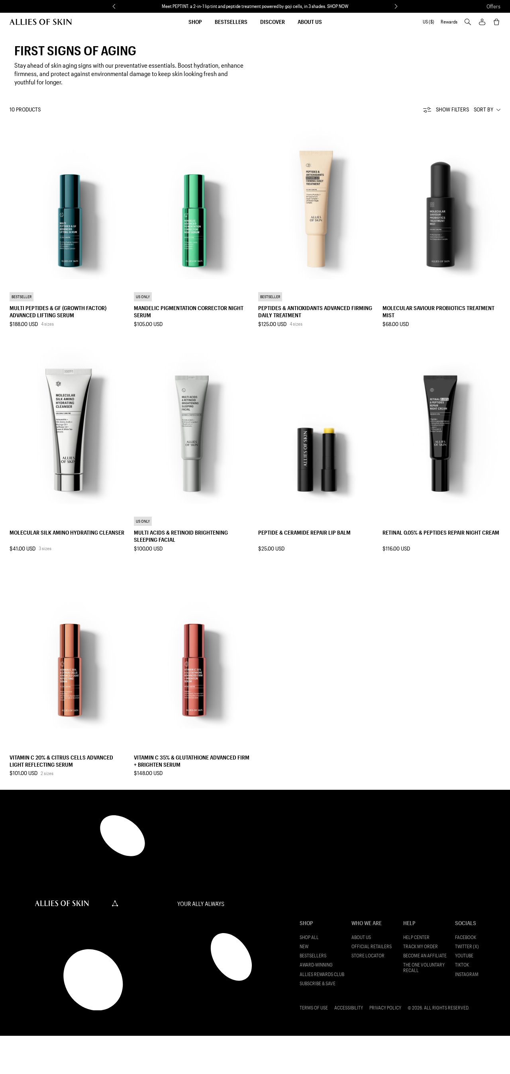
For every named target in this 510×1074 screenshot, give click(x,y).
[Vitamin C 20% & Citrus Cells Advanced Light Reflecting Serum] (69, 649)
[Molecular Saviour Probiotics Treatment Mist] (441, 200)
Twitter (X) (467, 946)
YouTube (464, 955)
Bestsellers (231, 21)
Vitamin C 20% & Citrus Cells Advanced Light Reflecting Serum (61, 761)
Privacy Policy (385, 1007)
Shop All (309, 937)
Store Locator (367, 955)
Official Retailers (371, 946)
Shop (195, 21)
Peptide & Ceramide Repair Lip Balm (304, 532)
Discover (272, 21)
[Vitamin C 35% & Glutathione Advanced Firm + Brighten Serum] (193, 649)
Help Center (416, 937)
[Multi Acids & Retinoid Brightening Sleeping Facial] (193, 425)
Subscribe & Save (317, 983)
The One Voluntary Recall (424, 967)
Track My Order (420, 946)
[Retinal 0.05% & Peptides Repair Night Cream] (441, 425)
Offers (493, 6)
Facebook (465, 937)
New (304, 946)
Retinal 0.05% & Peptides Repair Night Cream (440, 532)
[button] (114, 6)
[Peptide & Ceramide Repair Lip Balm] (317, 425)
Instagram (467, 974)
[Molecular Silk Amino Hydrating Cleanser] (69, 425)
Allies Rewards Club (322, 974)
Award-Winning (316, 964)
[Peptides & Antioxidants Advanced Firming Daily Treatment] (317, 200)
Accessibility (348, 1007)
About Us (310, 21)
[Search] (468, 22)
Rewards (449, 21)
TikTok (462, 964)
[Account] (482, 22)
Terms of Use (314, 1007)
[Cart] (496, 22)
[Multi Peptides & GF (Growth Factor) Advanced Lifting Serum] (69, 200)
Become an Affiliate (425, 955)
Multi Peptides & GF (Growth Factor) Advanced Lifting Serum (58, 311)
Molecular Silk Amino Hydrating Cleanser (67, 532)
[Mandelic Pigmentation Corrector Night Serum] (193, 200)
